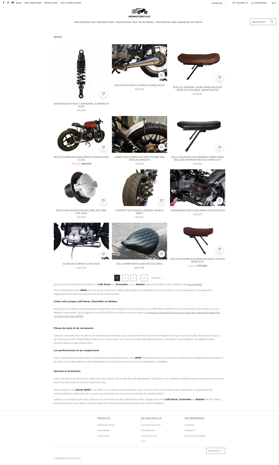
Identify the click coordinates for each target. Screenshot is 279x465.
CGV (143, 441)
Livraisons (189, 425)
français (217, 3)
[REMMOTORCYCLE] (139, 13)
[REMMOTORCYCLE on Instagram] (8, 3)
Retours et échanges (195, 435)
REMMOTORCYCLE (71, 458)
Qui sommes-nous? (151, 425)
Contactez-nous (149, 435)
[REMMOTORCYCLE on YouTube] (12, 3)
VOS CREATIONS (33, 3)
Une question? (148, 430)
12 (144, 277)
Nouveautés (103, 430)
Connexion (260, 3)
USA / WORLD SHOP (71, 3)
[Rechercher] (271, 22)
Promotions (103, 435)
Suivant (156, 277)
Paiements (190, 430)
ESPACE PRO (51, 3)
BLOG (19, 3)
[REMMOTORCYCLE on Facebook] (3, 3)
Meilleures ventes (106, 425)
